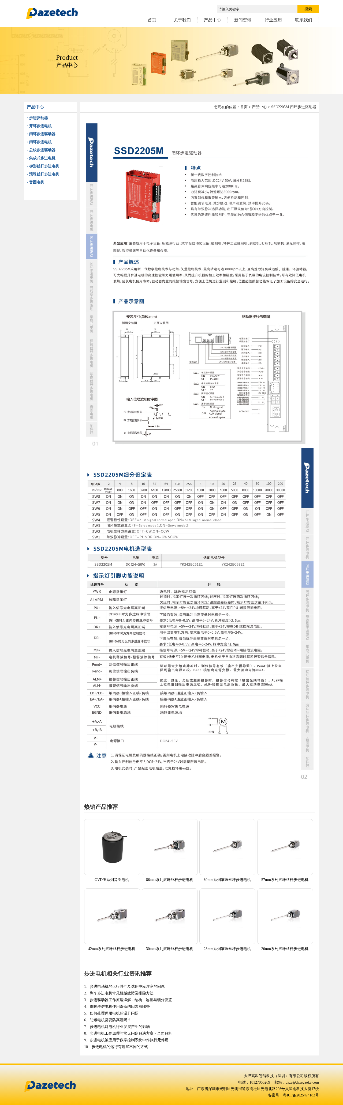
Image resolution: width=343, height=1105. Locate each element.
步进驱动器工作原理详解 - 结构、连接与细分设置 (131, 1000)
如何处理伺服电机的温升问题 (114, 1013)
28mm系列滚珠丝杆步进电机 (227, 949)
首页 (244, 107)
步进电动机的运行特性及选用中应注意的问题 (127, 987)
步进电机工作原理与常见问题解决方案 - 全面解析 (131, 1033)
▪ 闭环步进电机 (39, 142)
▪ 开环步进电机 (39, 126)
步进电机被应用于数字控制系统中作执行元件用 (129, 1040)
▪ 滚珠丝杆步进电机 (43, 174)
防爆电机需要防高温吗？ (110, 1020)
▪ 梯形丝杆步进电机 (43, 166)
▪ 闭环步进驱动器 (41, 134)
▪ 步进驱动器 (37, 118)
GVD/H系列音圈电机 (112, 880)
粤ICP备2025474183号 (301, 1095)
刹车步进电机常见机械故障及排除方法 (122, 993)
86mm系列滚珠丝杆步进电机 (169, 880)
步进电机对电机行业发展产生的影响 (120, 1027)
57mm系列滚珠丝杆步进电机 (284, 880)
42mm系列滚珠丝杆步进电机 (111, 949)
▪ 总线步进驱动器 (41, 150)
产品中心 (259, 107)
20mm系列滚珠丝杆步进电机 (284, 949)
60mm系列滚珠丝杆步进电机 (227, 880)
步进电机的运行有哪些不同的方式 (120, 1047)
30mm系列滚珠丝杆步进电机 (169, 949)
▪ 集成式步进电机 (41, 158)
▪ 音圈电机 (35, 182)
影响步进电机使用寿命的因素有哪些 (120, 1007)
